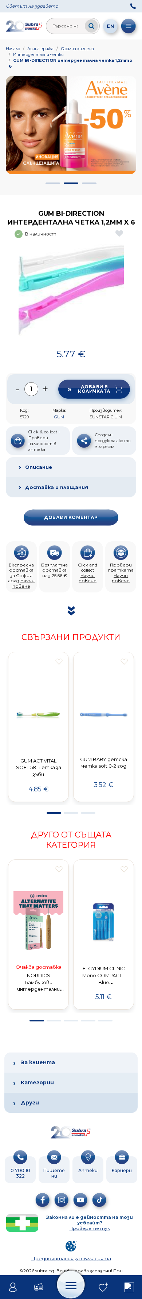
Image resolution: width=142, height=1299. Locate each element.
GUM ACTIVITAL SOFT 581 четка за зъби (38, 767)
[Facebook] (42, 1200)
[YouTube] (80, 1200)
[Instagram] (61, 1200)
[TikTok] (99, 1200)
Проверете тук (90, 1228)
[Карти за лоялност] (39, 1287)
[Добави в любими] (59, 662)
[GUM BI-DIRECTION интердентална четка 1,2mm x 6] (71, 293)
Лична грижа (40, 48)
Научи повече (23, 583)
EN (110, 26)
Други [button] (30, 1102)
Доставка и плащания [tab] (56, 487)
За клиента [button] (38, 1062)
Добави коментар (71, 517)
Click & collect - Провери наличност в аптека (44, 440)
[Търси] (91, 26)
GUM (59, 416)
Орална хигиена (77, 48)
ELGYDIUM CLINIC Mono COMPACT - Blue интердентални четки (103, 982)
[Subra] (24, 26)
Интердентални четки (38, 54)
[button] (53, 183)
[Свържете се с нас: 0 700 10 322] (133, 6)
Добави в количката (94, 389)
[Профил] (13, 1287)
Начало (13, 48)
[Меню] (128, 26)
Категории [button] (37, 1082)
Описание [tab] (38, 467)
